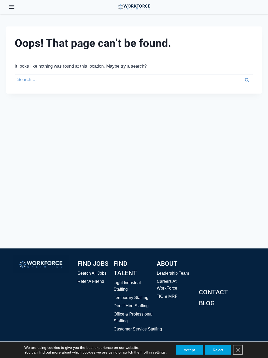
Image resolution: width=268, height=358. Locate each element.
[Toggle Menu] (11, 7)
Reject (218, 350)
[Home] (41, 264)
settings (159, 352)
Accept (189, 350)
